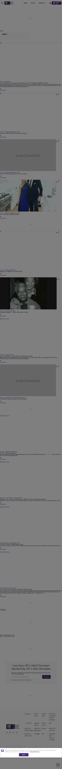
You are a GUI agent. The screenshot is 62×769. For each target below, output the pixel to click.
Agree (23, 754)
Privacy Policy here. (34, 751)
